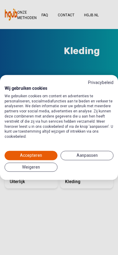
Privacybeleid (100, 82)
